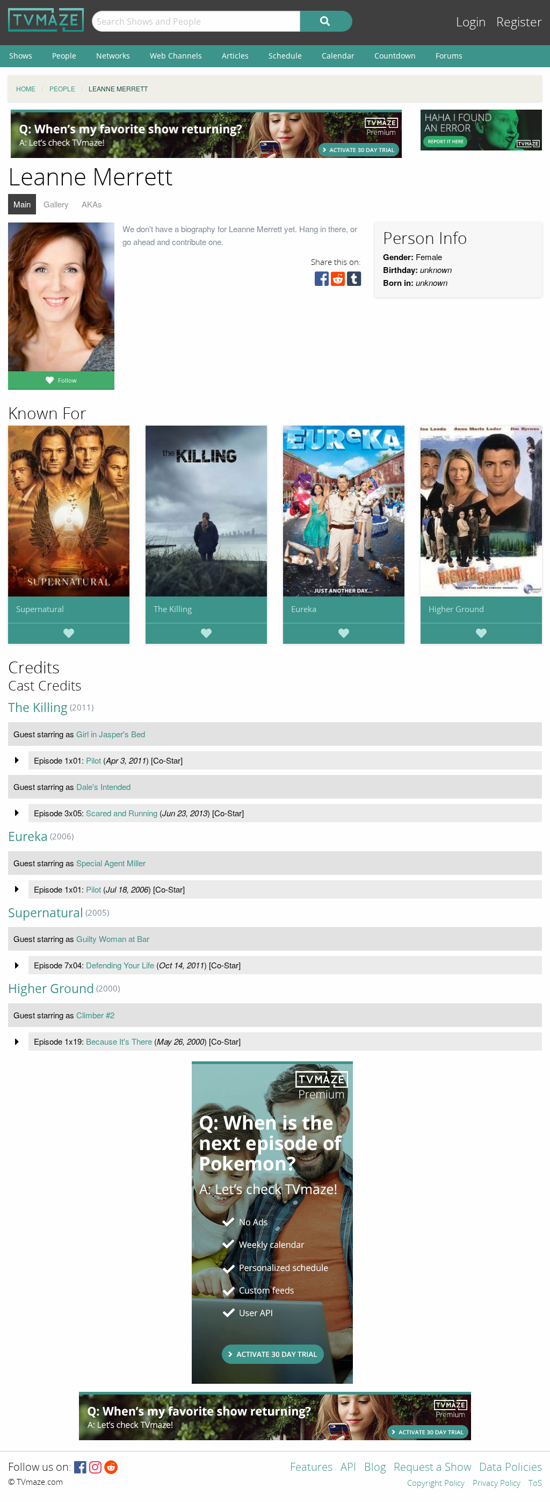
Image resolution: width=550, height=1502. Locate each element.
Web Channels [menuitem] (176, 56)
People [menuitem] (64, 56)
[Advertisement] (206, 134)
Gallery (56, 204)
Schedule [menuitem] (285, 56)
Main (22, 204)
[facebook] (322, 281)
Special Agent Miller (111, 862)
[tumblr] (354, 281)
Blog (375, 1468)
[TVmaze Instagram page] (95, 1468)
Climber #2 (95, 1015)
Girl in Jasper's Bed (110, 733)
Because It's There (119, 1041)
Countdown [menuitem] (395, 56)
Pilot (93, 760)
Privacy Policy (496, 1483)
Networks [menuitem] (113, 56)
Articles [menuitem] (235, 56)
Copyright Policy (436, 1483)
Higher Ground (456, 608)
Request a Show (432, 1468)
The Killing (173, 608)
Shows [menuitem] (20, 56)
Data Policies (510, 1468)
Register (519, 22)
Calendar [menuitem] (338, 56)
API (348, 1468)
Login (471, 22)
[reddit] (338, 281)
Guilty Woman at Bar (112, 938)
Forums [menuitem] (449, 56)
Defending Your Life (120, 965)
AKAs (92, 204)
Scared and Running (121, 812)
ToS (535, 1483)
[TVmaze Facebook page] (80, 1468)
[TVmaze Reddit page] (111, 1468)
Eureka (303, 608)
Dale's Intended (103, 786)
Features (311, 1468)
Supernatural (40, 608)
